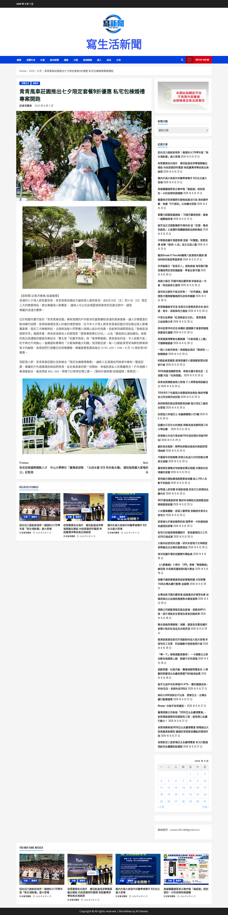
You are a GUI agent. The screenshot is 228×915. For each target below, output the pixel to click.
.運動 (65, 59)
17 (204, 787)
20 (175, 794)
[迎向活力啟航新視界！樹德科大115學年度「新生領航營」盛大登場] (39, 507)
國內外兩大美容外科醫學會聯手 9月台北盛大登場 (127, 526)
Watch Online (202, 59)
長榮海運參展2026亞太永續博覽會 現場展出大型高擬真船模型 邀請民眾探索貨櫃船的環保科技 (183, 731)
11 (161, 787)
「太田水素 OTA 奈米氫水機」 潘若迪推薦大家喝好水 (117, 467)
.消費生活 (30, 59)
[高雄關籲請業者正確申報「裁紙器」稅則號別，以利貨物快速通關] (186, 869)
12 (168, 787)
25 (161, 801)
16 (197, 787)
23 (197, 794)
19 (168, 794)
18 (161, 794)
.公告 (118, 59)
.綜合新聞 (54, 59)
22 (190, 794)
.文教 (75, 59)
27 (175, 801)
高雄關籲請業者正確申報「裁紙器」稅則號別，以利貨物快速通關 (186, 890)
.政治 (108, 59)
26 (168, 801)
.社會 (42, 59)
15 (190, 787)
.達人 (99, 59)
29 (190, 801)
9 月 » (205, 807)
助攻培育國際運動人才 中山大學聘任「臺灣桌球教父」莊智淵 (51, 467)
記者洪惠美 (25, 105)
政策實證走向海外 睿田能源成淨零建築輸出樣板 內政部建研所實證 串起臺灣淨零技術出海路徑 (83, 528)
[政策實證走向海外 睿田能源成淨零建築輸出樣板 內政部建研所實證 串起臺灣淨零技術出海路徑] (83, 507)
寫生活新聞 (114, 43)
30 (197, 801)
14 (183, 787)
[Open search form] (182, 60)
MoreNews (125, 911)
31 (204, 801)
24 (204, 794)
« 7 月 (161, 807)
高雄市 (35, 83)
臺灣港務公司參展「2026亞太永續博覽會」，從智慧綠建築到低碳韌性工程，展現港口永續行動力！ (182, 716)
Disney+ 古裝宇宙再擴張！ (172, 706)
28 (183, 801)
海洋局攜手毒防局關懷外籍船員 (175, 554)
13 (175, 787)
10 (204, 781)
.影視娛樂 (87, 59)
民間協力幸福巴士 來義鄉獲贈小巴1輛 (178, 414)
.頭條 (18, 59)
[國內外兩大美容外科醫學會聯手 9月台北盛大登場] (127, 507)
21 (183, 794)
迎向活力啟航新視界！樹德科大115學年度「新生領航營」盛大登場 (39, 526)
